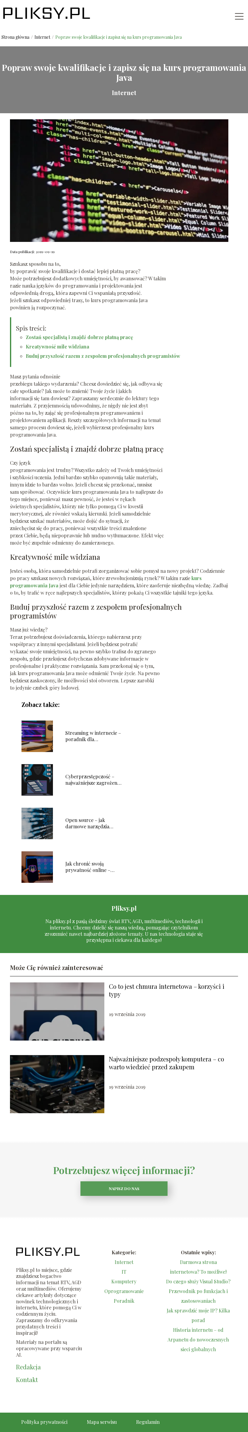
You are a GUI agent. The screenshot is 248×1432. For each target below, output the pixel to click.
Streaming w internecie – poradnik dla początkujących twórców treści (93, 736)
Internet (42, 37)
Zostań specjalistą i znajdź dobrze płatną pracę (79, 337)
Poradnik (124, 1301)
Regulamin (148, 1422)
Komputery (123, 1281)
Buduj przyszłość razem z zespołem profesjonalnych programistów (103, 356)
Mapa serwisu (102, 1422)
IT (124, 1272)
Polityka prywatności (44, 1422)
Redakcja (28, 1367)
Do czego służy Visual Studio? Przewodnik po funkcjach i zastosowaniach (198, 1291)
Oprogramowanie (124, 1291)
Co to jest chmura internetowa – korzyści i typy (166, 990)
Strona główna (16, 37)
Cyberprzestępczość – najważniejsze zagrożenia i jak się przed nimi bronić (93, 780)
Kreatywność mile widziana (57, 346)
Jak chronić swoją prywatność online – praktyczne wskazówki (90, 867)
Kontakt (27, 1380)
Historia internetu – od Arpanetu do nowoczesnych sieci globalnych (198, 1339)
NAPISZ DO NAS (124, 1188)
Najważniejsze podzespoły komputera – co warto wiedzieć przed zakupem (166, 1063)
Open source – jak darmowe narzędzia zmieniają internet (87, 823)
